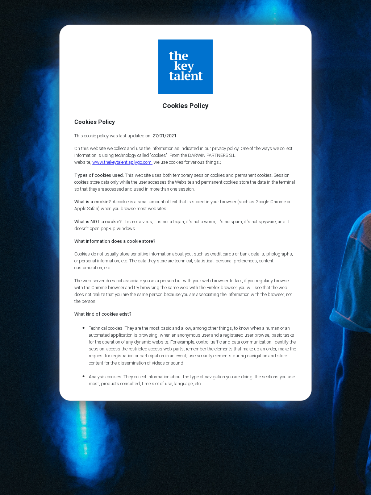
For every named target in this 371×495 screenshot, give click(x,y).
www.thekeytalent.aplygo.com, (122, 162)
